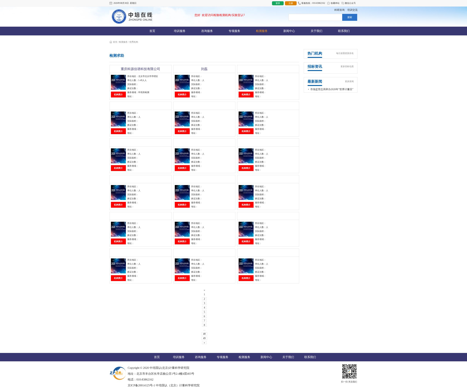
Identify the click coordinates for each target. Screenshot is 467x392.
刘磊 (204, 69)
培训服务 (180, 30)
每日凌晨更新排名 (345, 53)
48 (204, 334)
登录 (278, 3)
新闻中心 (289, 30)
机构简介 (118, 94)
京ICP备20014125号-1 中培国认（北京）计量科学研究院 (164, 385)
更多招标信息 (347, 66)
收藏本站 (334, 3)
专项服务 (234, 30)
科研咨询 (339, 10)
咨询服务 (207, 30)
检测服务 (262, 30)
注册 (291, 3)
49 (204, 338)
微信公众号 (350, 3)
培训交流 (352, 10)
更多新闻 (349, 81)
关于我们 (316, 30)
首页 (152, 30)
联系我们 (344, 30)
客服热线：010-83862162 (313, 3)
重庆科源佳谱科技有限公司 (140, 69)
